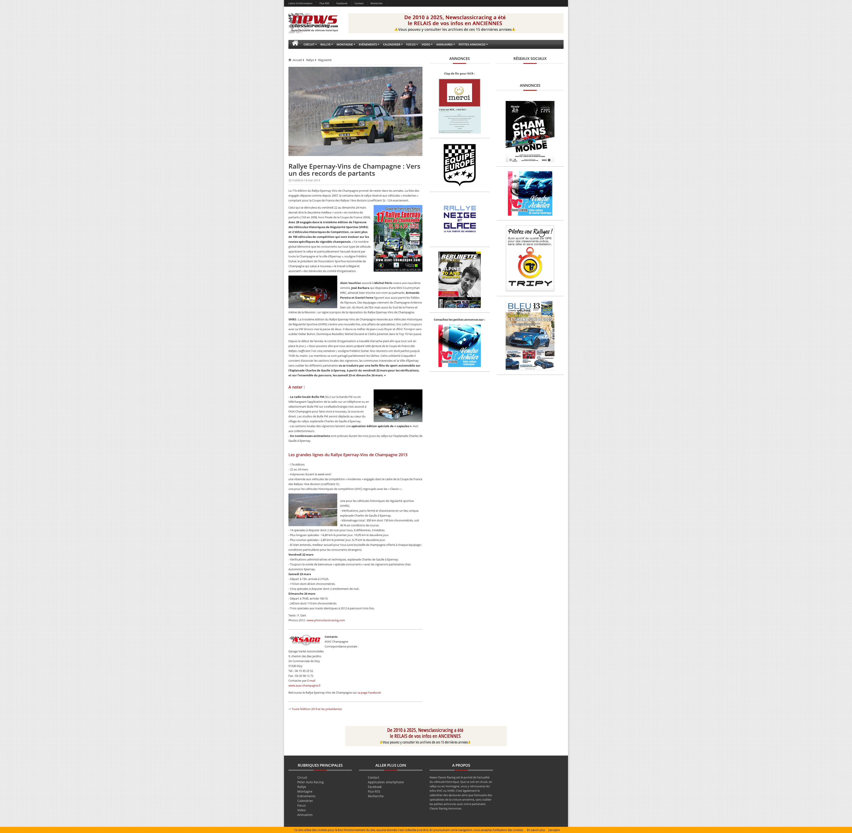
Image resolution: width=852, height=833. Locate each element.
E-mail (311, 681)
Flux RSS (324, 3)
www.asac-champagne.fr (304, 685)
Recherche (377, 3)
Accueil (297, 60)
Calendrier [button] (391, 44)
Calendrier (305, 801)
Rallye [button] (325, 44)
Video (301, 810)
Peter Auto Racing (310, 782)
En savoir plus (536, 830)
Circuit (302, 777)
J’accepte (554, 830)
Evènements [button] (368, 44)
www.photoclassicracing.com (326, 620)
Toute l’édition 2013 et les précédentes (317, 709)
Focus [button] (411, 44)
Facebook (341, 3)
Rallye (310, 60)
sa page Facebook (369, 693)
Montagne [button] (345, 44)
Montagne (304, 791)
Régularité (324, 60)
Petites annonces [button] (472, 44)
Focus (301, 805)
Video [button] (426, 44)
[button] (295, 44)
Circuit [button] (309, 44)
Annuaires (305, 815)
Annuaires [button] (444, 44)
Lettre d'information (300, 3)
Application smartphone (386, 782)
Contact (359, 3)
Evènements (306, 796)
